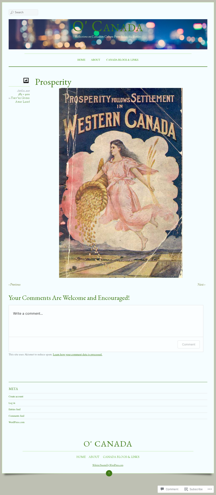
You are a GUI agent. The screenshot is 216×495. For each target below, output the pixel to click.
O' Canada (107, 26)
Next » (201, 285)
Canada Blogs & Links (122, 60)
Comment (188, 344)
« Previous (14, 285)
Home (81, 60)
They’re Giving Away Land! (20, 100)
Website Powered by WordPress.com (107, 465)
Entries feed (14, 409)
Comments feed (16, 415)
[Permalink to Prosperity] (26, 80)
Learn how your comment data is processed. (77, 354)
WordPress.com (16, 422)
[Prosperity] (120, 277)
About (95, 60)
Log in (12, 403)
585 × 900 (24, 94)
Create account (16, 396)
